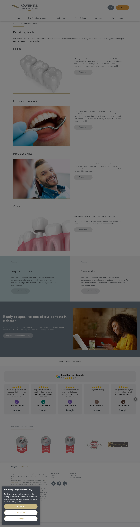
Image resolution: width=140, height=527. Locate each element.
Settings (20, 519)
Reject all (21, 512)
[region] (21, 505)
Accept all (21, 506)
